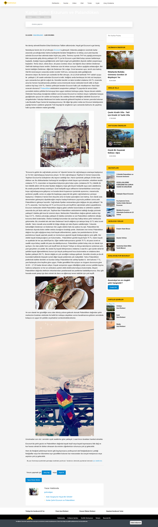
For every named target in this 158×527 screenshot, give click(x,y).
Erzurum (57, 50)
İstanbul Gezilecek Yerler (114, 511)
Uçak (97, 3)
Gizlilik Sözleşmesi (87, 518)
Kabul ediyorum (136, 522)
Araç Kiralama (109, 3)
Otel (81, 3)
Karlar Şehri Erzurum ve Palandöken (60, 500)
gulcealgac (38, 35)
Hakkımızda (61, 518)
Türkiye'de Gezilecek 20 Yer (35, 511)
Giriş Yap (46, 472)
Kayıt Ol (61, 472)
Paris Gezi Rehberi (62, 511)
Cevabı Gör (113, 287)
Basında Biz (107, 518)
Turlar (90, 3)
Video (74, 3)
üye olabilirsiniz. (97, 461)
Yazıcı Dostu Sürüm (33, 480)
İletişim (98, 518)
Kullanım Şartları (72, 518)
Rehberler (55, 3)
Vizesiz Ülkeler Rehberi (87, 511)
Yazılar (65, 3)
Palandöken (45, 88)
